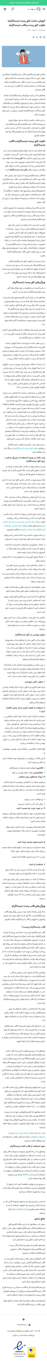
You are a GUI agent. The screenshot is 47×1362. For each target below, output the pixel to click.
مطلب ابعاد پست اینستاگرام (26, 448)
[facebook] (44, 37)
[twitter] (41, 37)
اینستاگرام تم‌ (20, 1209)
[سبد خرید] (5, 9)
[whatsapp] (34, 37)
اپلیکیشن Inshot (29, 1174)
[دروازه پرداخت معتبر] (31, 1357)
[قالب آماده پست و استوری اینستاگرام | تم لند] (34, 9)
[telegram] (37, 37)
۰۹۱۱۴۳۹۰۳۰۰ (22, 1325)
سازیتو (15, 1335)
